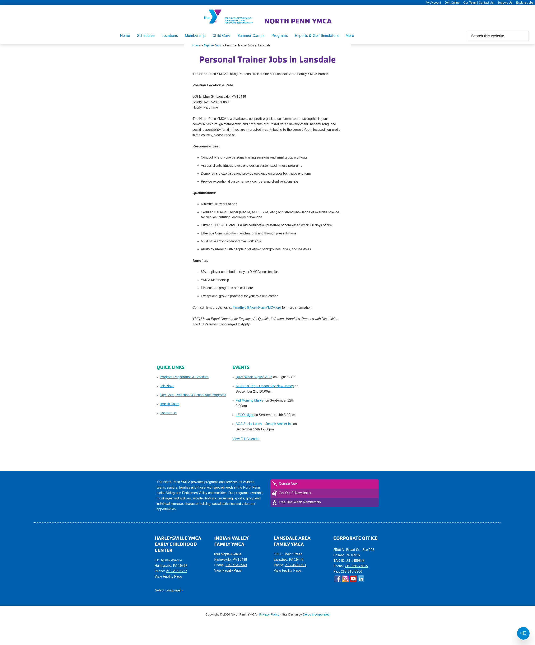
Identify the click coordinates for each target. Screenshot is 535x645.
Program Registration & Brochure (184, 377)
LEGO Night (244, 415)
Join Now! (167, 386)
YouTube (353, 578)
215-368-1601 (295, 565)
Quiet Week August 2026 (254, 377)
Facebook (337, 578)
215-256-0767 (176, 571)
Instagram (345, 578)
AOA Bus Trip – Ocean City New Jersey (265, 386)
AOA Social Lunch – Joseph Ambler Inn (264, 424)
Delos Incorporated (316, 614)
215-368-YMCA (356, 566)
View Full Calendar (246, 439)
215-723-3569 (236, 565)
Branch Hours (169, 404)
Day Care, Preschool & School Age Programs (193, 395)
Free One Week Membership (300, 502)
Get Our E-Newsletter (295, 493)
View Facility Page (168, 576)
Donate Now (288, 483)
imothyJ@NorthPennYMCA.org (258, 307)
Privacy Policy (269, 614)
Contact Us (168, 413)
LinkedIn (361, 578)
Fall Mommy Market (250, 400)
